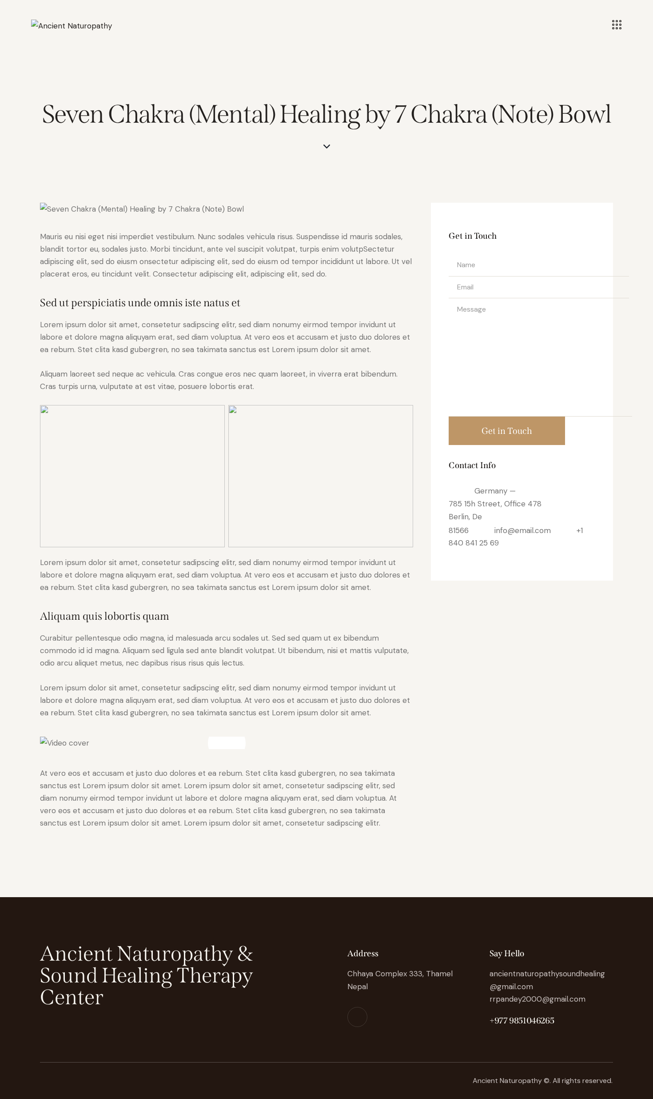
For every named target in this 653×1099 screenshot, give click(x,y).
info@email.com (522, 530)
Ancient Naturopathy (507, 1080)
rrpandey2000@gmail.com (537, 999)
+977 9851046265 (522, 1020)
